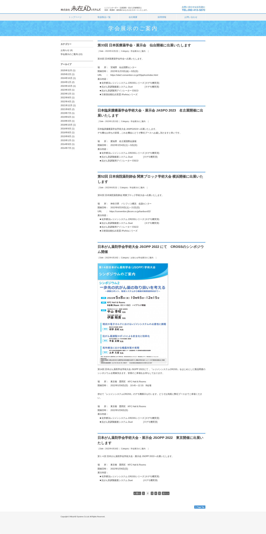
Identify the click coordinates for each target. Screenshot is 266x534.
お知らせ (65, 50)
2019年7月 (66, 113)
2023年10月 (66, 86)
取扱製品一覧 (104, 17)
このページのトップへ (199, 507)
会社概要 (133, 17)
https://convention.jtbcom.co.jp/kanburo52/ (130, 211)
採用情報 (162, 17)
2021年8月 (66, 109)
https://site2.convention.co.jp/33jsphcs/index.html (134, 75)
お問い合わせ (190, 17)
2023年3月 (66, 90)
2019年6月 (66, 117)
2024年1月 (66, 82)
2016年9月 (66, 128)
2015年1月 (66, 140)
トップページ (75, 17)
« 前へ (137, 493)
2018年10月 (66, 125)
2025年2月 (66, 74)
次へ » (166, 493)
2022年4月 (66, 101)
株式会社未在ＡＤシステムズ (81, 8)
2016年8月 (66, 132)
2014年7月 (66, 148)
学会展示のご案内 (69, 54)
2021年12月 (66, 105)
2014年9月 (66, 144)
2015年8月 (66, 136)
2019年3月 (66, 121)
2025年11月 (66, 70)
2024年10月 (66, 78)
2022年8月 (66, 97)
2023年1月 (66, 93)
